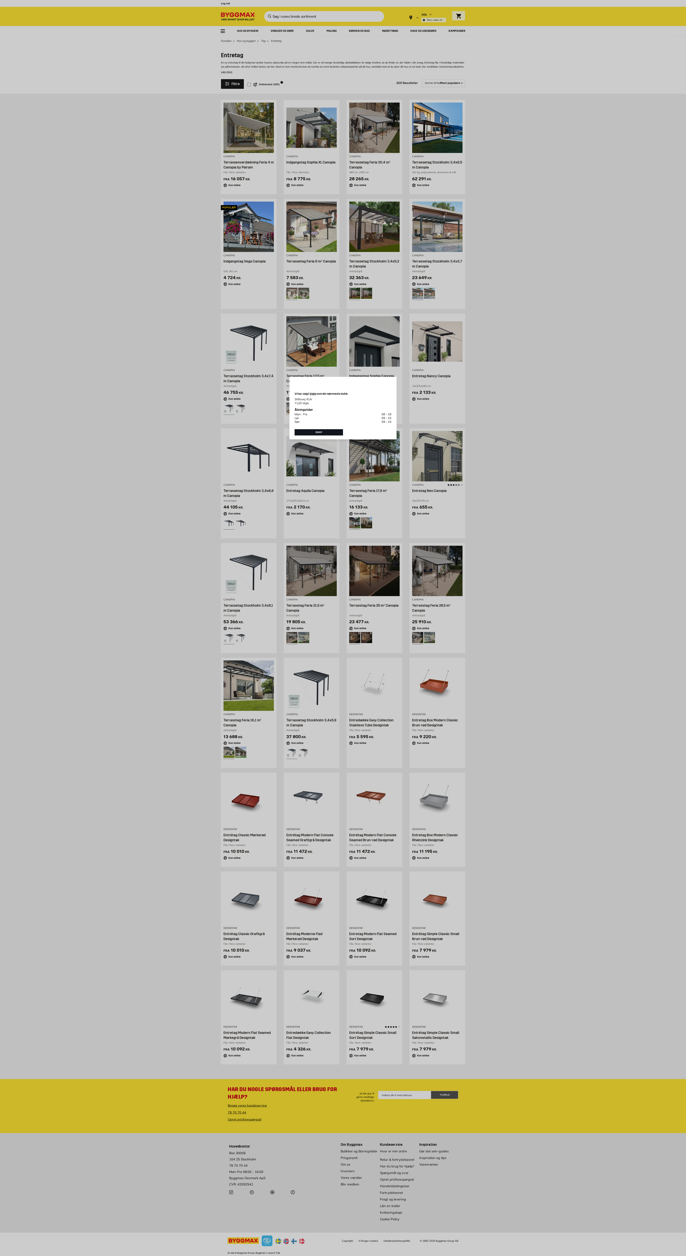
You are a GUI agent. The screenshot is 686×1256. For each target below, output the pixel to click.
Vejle (312, 393)
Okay (318, 432)
